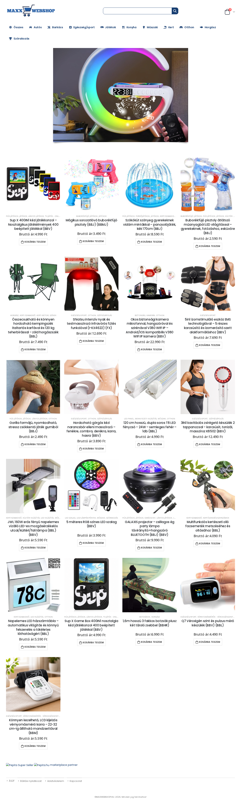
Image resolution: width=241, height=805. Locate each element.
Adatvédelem (55, 781)
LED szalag (70, 517)
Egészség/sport (84, 27)
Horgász (210, 27)
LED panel (129, 418)
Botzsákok (144, 616)
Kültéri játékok (233, 216)
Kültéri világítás (31, 517)
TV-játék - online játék (56, 216)
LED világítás (47, 517)
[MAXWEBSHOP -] (31, 11)
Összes (18, 27)
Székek (53, 315)
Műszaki (152, 27)
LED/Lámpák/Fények (86, 517)
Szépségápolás (104, 315)
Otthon (189, 27)
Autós (38, 27)
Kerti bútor (43, 315)
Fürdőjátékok (143, 216)
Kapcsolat (76, 781)
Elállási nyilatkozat (31, 781)
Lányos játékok (36, 216)
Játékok (110, 27)
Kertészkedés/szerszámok (216, 517)
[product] (33, 184)
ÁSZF (11, 780)
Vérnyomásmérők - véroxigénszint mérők (219, 616)
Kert (171, 27)
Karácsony (150, 517)
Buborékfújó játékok (87, 216)
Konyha (132, 27)
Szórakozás (21, 38)
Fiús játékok (12, 216)
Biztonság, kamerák (145, 315)
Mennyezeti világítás (146, 418)
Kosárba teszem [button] (35, 241)
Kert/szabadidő (167, 216)
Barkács (57, 27)
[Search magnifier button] (175, 11)
